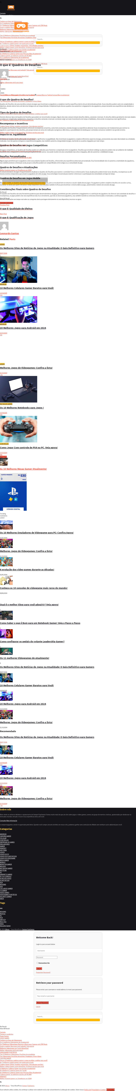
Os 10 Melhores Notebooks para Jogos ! (22, 407)
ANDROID (3, 284)
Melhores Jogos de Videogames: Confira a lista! (26, 367)
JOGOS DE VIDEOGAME (7, 858)
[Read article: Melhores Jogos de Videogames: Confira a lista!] (68, 349)
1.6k (1, 375)
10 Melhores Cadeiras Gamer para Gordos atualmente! (17, 1068)
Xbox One (3, 922)
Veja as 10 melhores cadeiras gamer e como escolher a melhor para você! (23, 42)
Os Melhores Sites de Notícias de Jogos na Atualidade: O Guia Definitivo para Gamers (47, 248)
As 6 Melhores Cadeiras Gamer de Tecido (13, 1070)
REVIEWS (3, 884)
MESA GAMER (4, 860)
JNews (7, 929)
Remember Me (44, 963)
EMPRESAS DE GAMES (7, 842)
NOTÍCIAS (3, 870)
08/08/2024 (3, 79)
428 (1, 415)
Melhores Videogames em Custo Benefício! (14, 1048)
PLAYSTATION (4, 880)
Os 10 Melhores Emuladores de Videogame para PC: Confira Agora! (37, 532)
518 (1, 295)
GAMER (2, 846)
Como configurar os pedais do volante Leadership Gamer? (32, 641)
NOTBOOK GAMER (6, 404)
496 (1, 455)
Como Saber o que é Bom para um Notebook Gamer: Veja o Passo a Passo (40, 623)
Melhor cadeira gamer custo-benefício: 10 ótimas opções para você (22, 48)
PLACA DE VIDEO (5, 878)
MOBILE (2, 862)
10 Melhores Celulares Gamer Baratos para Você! (27, 288)
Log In (38, 1007)
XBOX (2, 899)
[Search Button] (68, 70)
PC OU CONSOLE (5, 876)
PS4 (1, 882)
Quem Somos (4, 17)
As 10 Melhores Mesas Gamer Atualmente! (23, 468)
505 (1, 335)
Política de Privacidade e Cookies (95, 1090)
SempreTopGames (28, 929)
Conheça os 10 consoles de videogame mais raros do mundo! (33, 588)
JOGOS (2, 244)
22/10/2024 (3, 333)
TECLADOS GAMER (6, 889)
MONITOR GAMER (6, 864)
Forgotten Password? (43, 972)
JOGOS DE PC (4, 854)
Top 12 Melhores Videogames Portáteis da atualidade (17, 35)
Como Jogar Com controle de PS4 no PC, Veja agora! (29, 447)
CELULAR (3, 838)
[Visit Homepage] (11, 10)
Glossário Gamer (5, 926)
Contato (3, 13)
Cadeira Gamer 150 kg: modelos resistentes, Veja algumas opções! (21, 46)
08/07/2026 (3, 253)
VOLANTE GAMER (6, 897)
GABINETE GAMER (6, 874)
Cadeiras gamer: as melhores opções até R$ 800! (16, 1074)
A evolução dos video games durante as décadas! (27, 569)
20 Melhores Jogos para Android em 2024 (23, 328)
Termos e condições (6, 15)
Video (2, 924)
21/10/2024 (3, 373)
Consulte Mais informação (8, 821)
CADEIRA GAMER (5, 836)
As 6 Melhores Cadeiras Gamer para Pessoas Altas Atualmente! (20, 1072)
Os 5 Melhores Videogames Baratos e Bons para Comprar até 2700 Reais (23, 1044)
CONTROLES (4, 444)
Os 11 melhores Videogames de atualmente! (14, 57)
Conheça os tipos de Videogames (11, 51)
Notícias (2, 914)
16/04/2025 (3, 293)
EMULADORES (5, 844)
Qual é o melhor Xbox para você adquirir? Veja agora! (29, 604)
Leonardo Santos (16, 77)
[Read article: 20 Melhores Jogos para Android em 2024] (68, 309)
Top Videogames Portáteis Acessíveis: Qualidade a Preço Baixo (20, 37)
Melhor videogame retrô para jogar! (11, 82)
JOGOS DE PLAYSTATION (8, 856)
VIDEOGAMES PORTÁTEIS (8, 89)
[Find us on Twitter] (1, 2)
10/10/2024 (3, 453)
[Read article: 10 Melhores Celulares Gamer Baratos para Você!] (68, 269)
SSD (1, 887)
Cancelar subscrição (6, 203)
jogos (1, 908)
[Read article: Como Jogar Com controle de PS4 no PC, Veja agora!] (68, 429)
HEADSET (3, 164)
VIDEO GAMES (4, 19)
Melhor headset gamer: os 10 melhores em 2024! (15, 170)
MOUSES (3, 866)
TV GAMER (3, 891)
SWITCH (3, 920)
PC (1, 872)
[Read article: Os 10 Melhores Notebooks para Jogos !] (68, 389)
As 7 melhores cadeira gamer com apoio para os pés (17, 44)
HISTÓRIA (3, 850)
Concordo (110, 1090)
